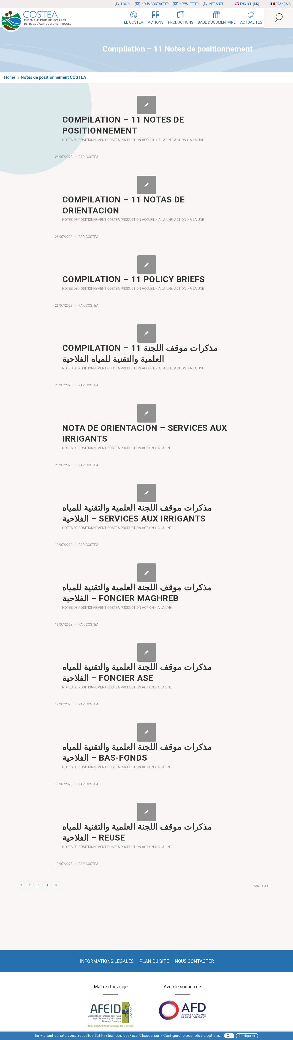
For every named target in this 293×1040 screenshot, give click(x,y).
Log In (125, 4)
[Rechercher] (278, 18)
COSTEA (92, 157)
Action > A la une (189, 140)
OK (229, 1035)
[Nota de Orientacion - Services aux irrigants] (146, 413)
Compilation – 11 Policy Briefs (133, 279)
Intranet (216, 4)
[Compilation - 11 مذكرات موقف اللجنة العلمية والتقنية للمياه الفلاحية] (146, 333)
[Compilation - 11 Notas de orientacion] (146, 185)
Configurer (247, 1035)
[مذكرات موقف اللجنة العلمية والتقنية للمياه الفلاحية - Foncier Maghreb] (146, 572)
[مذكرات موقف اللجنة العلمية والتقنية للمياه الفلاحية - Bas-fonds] (146, 732)
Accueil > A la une (157, 140)
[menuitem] (124, 4)
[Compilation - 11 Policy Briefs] (146, 264)
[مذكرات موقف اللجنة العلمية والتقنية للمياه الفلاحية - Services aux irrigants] (146, 493)
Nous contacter (155, 4)
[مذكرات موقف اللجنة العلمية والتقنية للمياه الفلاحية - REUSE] (146, 812)
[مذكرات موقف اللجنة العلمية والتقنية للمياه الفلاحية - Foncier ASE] (146, 652)
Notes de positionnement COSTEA (91, 140)
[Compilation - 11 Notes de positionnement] (146, 105)
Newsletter (189, 4)
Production (131, 140)
